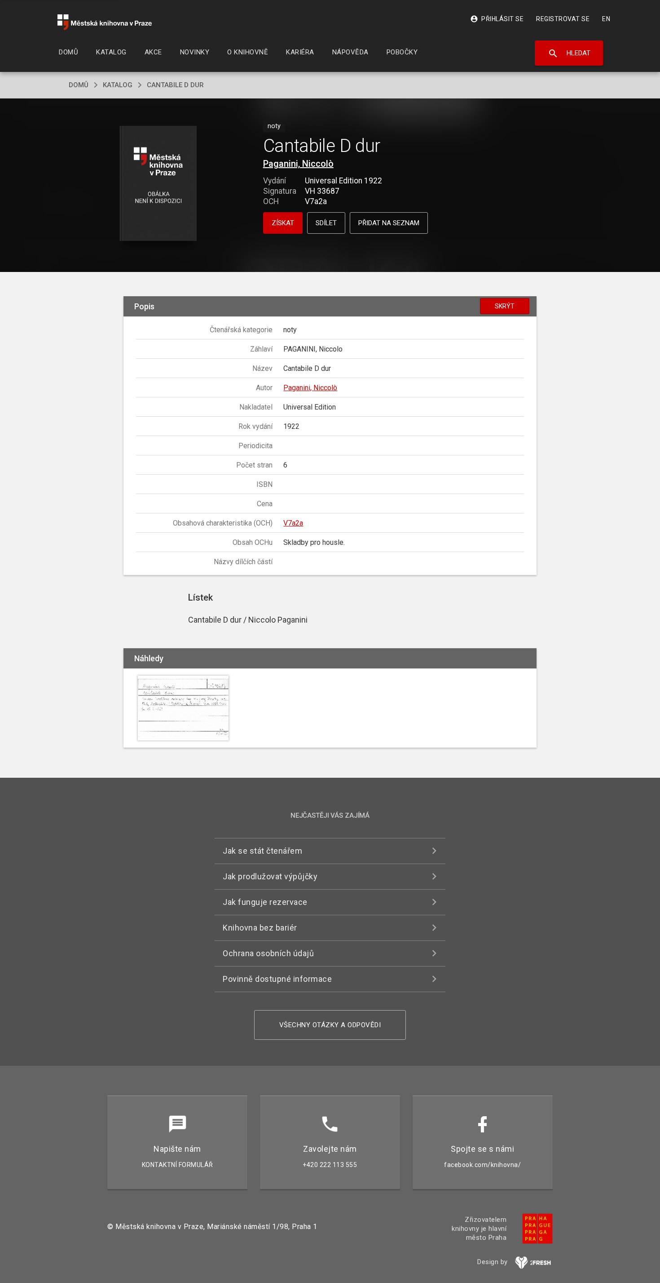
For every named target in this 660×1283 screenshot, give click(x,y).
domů (78, 85)
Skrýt (505, 306)
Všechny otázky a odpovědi (330, 1025)
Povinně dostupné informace (277, 979)
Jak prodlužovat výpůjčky (270, 876)
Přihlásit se (497, 19)
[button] (158, 184)
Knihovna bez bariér (260, 927)
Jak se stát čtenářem (262, 850)
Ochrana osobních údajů (268, 953)
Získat (283, 223)
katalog (117, 85)
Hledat (569, 53)
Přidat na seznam (388, 223)
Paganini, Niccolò (298, 163)
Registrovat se (563, 18)
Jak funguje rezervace (265, 902)
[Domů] (104, 22)
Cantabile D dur (175, 85)
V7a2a (293, 523)
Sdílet (326, 223)
